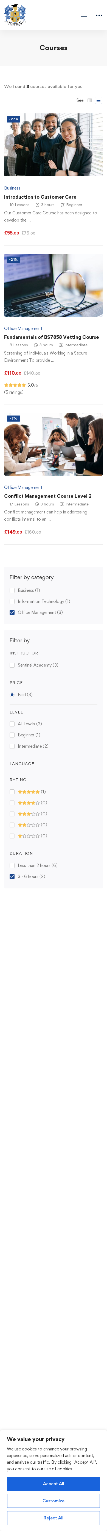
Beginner (29, 734)
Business (29, 590)
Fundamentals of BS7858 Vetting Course (51, 337)
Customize (53, 1500)
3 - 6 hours (31, 876)
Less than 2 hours (38, 865)
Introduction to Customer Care (40, 197)
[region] (53, 1480)
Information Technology (44, 601)
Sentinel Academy (38, 665)
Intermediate (33, 746)
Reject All (53, 1518)
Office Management (40, 612)
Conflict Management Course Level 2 (48, 496)
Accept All (53, 1483)
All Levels (30, 723)
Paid (25, 694)
